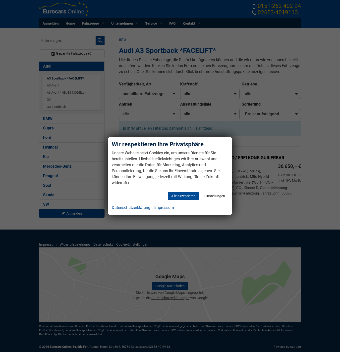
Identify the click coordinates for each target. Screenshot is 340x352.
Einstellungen (214, 196)
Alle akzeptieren (183, 196)
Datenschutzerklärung (131, 207)
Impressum (164, 207)
